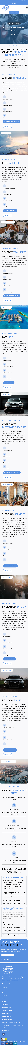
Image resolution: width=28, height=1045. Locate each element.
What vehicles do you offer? (11, 903)
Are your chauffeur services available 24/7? (11, 893)
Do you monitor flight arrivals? (12, 900)
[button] (27, 7)
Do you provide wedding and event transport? (11, 923)
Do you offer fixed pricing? (11, 935)
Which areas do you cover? (11, 897)
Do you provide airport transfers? (13, 877)
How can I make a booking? (11, 927)
